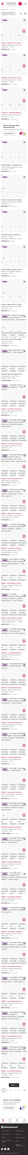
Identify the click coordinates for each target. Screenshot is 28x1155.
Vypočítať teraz (9, 133)
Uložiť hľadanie (9, 1108)
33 (24, 1090)
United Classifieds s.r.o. (13, 1153)
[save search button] (25, 13)
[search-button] (20, 3)
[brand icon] (2, 3)
